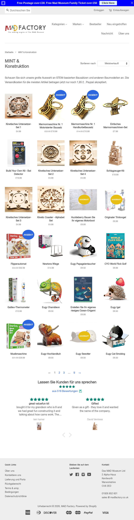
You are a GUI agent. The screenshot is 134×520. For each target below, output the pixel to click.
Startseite (9, 52)
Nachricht (107, 33)
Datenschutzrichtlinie (16, 496)
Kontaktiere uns (13, 475)
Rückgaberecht (13, 483)
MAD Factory (68, 506)
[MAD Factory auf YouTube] (89, 475)
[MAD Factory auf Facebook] (77, 475)
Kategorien (58, 24)
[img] (67, 386)
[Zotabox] (3, 3)
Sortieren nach (88, 63)
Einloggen (99, 10)
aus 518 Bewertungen (65, 391)
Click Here (108, 3)
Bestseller (95, 24)
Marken (77, 24)
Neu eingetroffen (117, 24)
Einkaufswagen (121, 10)
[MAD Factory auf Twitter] (71, 475)
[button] (64, 435)
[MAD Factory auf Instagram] (83, 475)
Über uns (123, 33)
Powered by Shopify (86, 506)
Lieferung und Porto (15, 479)
